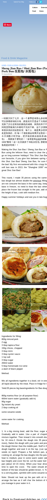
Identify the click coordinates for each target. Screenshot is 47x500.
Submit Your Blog (19, 2)
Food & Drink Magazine (14, 58)
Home (5, 2)
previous (37, 181)
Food (34, 11)
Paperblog (14, 9)
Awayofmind (8, 74)
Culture (35, 7)
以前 (38, 139)
